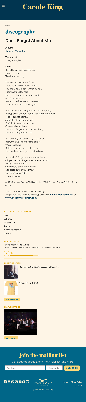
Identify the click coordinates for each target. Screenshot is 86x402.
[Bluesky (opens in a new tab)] (12, 382)
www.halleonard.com (61, 195)
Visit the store (12, 299)
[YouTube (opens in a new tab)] (27, 382)
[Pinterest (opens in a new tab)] (16, 382)
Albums (8, 219)
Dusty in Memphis (15, 51)
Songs (7, 226)
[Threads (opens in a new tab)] (9, 382)
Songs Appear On (12, 230)
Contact (78, 386)
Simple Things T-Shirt (28, 283)
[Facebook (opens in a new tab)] (5, 382)
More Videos (11, 338)
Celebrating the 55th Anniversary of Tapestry (39, 267)
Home (7, 25)
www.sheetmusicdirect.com (21, 198)
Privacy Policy (76, 382)
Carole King (43, 7)
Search (7, 215)
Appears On (10, 223)
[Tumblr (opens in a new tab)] (23, 382)
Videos (7, 234)
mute (11, 253)
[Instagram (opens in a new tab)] (20, 382)
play (6, 253)
